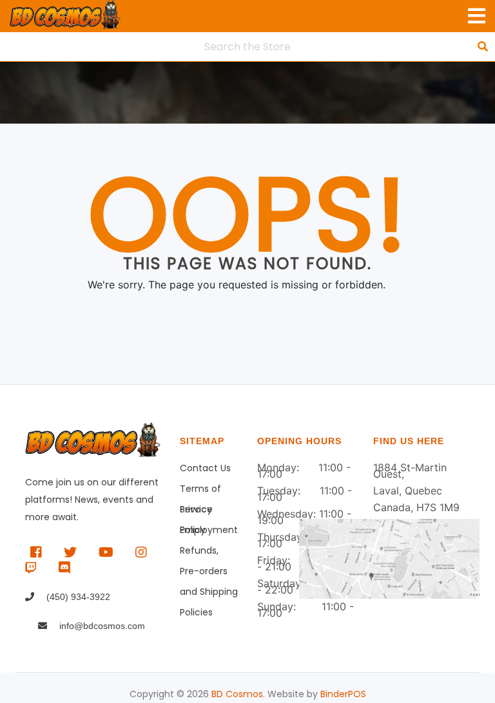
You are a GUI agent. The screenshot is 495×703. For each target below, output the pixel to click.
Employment (209, 529)
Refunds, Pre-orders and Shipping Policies (209, 552)
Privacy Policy (196, 511)
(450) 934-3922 (77, 596)
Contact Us (205, 468)
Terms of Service (200, 490)
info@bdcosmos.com (101, 625)
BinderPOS (343, 694)
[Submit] (483, 46)
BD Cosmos (237, 694)
